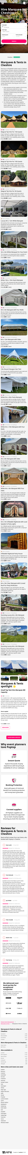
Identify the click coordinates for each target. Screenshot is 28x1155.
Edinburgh (3, 1062)
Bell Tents (3, 1047)
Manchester (4, 1056)
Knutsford (3, 1037)
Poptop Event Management (7, 1022)
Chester (3, 1039)
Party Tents (3, 1045)
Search (18, 3)
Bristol (2, 1058)
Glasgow (3, 1063)
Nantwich (3, 1034)
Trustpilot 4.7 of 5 (19, 1152)
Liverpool (3, 1060)
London (2, 1052)
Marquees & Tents (5, 1023)
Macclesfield (4, 1035)
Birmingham (4, 1054)
